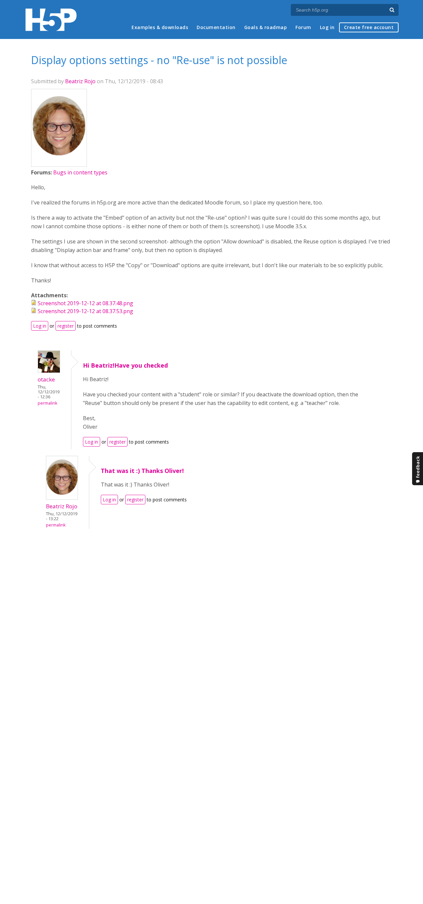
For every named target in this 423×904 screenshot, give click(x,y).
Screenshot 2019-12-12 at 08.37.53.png (85, 311)
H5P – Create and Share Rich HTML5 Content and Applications (51, 19)
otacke (46, 379)
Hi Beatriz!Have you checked (125, 365)
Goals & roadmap (265, 27)
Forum (303, 27)
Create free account (369, 27)
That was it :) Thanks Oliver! (142, 471)
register (66, 326)
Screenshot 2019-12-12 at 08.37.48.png (85, 303)
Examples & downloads (160, 27)
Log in (327, 27)
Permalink (47, 403)
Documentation (216, 27)
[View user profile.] (59, 161)
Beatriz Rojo (80, 81)
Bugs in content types (80, 172)
